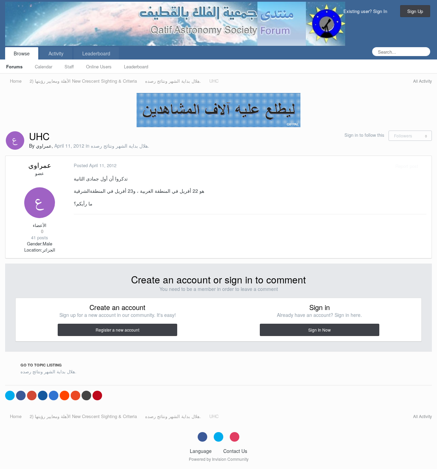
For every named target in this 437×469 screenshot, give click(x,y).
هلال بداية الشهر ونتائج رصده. (120, 145)
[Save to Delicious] (53, 395)
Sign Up (415, 11)
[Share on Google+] (32, 395)
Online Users (99, 66)
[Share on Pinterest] (97, 395)
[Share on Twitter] (10, 395)
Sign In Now (319, 330)
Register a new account (117, 330)
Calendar (43, 66)
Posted (95, 165)
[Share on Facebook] (21, 395)
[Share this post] (424, 166)
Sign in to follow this (364, 135)
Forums (14, 66)
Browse (22, 53)
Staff (69, 66)
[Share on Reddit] (64, 395)
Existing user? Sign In (366, 11)
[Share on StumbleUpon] (75, 395)
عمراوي (44, 145)
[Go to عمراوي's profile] (15, 140)
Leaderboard (136, 66)
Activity (56, 53)
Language (201, 450)
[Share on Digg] (42, 395)
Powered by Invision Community (219, 459)
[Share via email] (86, 395)
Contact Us (235, 450)
